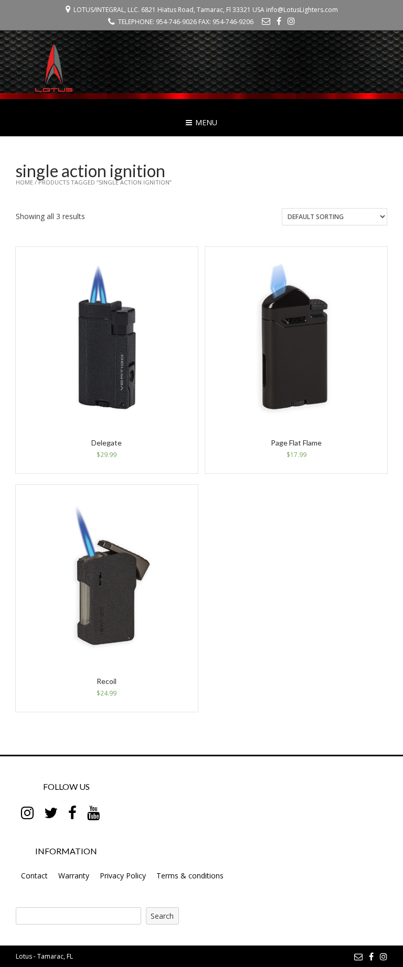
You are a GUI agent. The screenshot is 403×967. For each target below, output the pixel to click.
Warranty (73, 876)
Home (24, 182)
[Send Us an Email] (266, 21)
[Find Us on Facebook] (279, 21)
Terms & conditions (190, 876)
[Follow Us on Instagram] (291, 21)
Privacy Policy (123, 876)
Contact (34, 876)
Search (162, 916)
